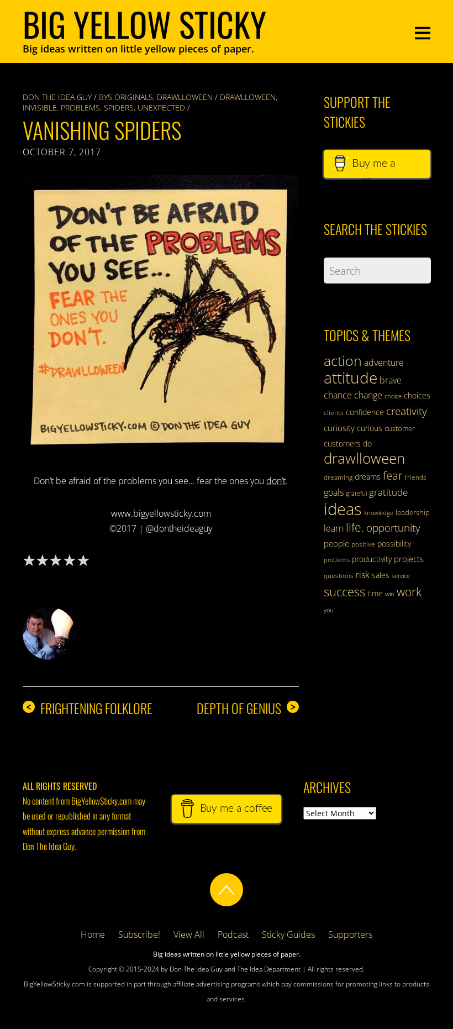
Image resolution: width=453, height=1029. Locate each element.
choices (417, 395)
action (343, 360)
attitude (350, 377)
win (389, 594)
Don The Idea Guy (57, 97)
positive (363, 544)
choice (393, 396)
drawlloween (248, 97)
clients (334, 412)
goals (334, 492)
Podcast (233, 934)
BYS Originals (126, 97)
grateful (356, 493)
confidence (365, 412)
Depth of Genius (246, 708)
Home (93, 934)
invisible (40, 107)
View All (188, 934)
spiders (119, 107)
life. (355, 527)
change (368, 395)
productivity (372, 559)
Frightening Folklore (88, 708)
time (375, 593)
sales (380, 575)
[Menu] (422, 32)
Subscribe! (139, 934)
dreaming (338, 477)
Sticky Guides (288, 934)
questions (339, 575)
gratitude (388, 492)
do (367, 443)
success (344, 591)
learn (334, 528)
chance (338, 395)
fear (393, 475)
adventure (384, 362)
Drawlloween (185, 97)
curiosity (339, 427)
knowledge (378, 512)
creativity (406, 410)
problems (80, 107)
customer (399, 428)
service (401, 576)
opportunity (393, 527)
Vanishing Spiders (102, 129)
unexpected (161, 107)
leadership (413, 512)
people (336, 543)
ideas (343, 509)
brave (391, 380)
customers (342, 443)
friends (415, 477)
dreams (368, 476)
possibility (394, 543)
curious (369, 428)
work (409, 592)
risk (363, 575)
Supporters (350, 934)
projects (409, 558)
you (329, 610)
